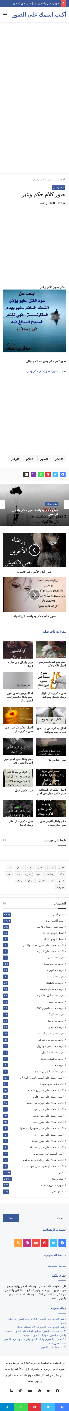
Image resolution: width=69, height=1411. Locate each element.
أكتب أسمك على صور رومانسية (46, 1090)
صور (48, 179)
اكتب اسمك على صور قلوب (48, 1096)
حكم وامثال (38, 179)
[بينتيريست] (48, 474)
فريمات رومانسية (54, 963)
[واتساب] (41, 474)
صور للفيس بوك (54, 920)
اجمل (61, 867)
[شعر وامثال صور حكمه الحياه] (18, 650)
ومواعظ (60, 887)
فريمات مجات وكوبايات (51, 1039)
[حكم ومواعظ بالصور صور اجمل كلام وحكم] (51, 649)
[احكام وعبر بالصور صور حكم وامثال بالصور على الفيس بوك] (18, 680)
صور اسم (58, 914)
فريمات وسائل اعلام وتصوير (48, 995)
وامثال (30, 880)
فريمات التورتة (55, 970)
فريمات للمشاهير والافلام (49, 1008)
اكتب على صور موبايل (51, 1083)
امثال (19, 867)
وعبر (14, 459)
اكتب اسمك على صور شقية (48, 1115)
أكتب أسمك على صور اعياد (48, 1109)
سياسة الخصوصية (57, 1265)
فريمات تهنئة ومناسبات (51, 1033)
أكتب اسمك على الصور (54, 1347)
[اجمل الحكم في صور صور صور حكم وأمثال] (18, 715)
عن (8, 874)
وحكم (19, 880)
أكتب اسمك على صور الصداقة (47, 1147)
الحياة (30, 867)
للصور (42, 880)
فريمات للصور (56, 957)
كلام (28, 459)
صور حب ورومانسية (52, 1185)
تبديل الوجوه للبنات (53, 939)
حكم (58, 459)
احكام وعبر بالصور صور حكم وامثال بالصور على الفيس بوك (20, 696)
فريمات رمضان (55, 1001)
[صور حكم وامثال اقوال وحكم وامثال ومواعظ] (51, 680)
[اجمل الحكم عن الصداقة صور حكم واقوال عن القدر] (51, 777)
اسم (51, 867)
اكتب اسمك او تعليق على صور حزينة (43, 1166)
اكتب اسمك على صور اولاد (49, 1134)
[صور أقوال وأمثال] (51, 747)
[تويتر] (55, 474)
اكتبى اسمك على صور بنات (48, 1153)
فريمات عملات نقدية (52, 1058)
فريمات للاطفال (55, 982)
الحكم (41, 867)
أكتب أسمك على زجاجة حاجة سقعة (43, 1159)
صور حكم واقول (24, 790)
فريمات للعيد (56, 1065)
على (18, 874)
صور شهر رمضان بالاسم (50, 926)
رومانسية (49, 874)
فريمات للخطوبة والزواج (50, 1046)
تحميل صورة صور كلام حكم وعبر (46, 371)
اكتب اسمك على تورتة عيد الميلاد (45, 1102)
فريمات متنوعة (55, 976)
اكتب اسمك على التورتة (50, 951)
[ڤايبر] (33, 474)
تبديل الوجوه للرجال (52, 932)
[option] (34, 505)
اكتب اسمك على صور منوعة (48, 1140)
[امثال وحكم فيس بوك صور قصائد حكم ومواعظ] (51, 715)
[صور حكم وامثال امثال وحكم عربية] (18, 808)
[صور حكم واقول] (18, 778)
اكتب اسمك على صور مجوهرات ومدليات (41, 1128)
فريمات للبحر (56, 1027)
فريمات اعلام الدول (53, 1052)
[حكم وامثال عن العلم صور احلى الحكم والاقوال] (18, 746)
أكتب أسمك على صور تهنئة (48, 1121)
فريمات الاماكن (55, 1014)
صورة (27, 874)
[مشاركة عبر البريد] (26, 474)
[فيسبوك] (63, 474)
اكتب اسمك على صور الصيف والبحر (43, 945)
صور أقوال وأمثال (56, 759)
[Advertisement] (34, 60)
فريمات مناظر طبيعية (52, 989)
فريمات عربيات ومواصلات (49, 1071)
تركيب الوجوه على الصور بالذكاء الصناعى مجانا (41, 1326)
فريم (61, 880)
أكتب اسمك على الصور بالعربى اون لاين (41, 1077)
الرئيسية (58, 179)
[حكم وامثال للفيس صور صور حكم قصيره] (51, 808)
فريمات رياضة (56, 1020)
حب (10, 867)
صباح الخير (58, 1191)
